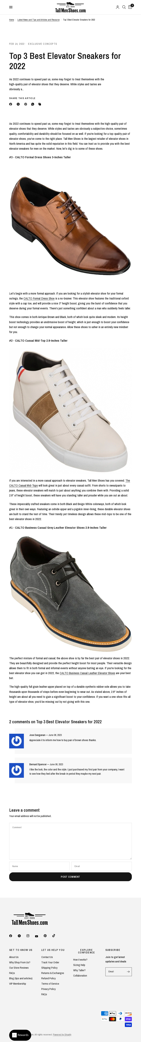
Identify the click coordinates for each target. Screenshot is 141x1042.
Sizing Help (79, 965)
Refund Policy (48, 978)
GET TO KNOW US (20, 950)
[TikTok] (56, 936)
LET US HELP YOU (53, 950)
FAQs (12, 973)
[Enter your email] (128, 971)
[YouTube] (39, 936)
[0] (129, 7)
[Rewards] (20, 1035)
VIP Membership (17, 984)
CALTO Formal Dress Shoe (39, 298)
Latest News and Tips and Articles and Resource (38, 19)
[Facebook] (11, 104)
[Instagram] (30, 936)
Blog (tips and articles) (20, 978)
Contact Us (47, 957)
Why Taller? (79, 970)
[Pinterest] (26, 104)
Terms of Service (50, 984)
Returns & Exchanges (52, 973)
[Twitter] (22, 936)
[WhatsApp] (33, 104)
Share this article (22, 98)
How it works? (80, 959)
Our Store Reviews (19, 968)
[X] (19, 104)
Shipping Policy (49, 968)
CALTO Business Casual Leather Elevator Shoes (87, 673)
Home (11, 19)
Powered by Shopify (62, 1034)
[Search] (124, 7)
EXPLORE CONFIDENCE (86, 951)
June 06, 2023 (55, 735)
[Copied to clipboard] (40, 104)
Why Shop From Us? (19, 962)
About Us (14, 957)
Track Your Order (50, 962)
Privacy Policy (48, 989)
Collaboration (80, 975)
